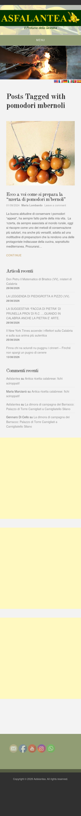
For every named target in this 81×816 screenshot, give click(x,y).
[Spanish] (79, 81)
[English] (56, 81)
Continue (14, 255)
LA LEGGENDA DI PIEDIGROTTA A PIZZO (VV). (38, 296)
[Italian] (70, 81)
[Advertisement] (40, 478)
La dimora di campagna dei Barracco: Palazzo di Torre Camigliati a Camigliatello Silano (38, 421)
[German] (65, 81)
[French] (61, 81)
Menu (40, 40)
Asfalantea (13, 378)
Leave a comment (55, 205)
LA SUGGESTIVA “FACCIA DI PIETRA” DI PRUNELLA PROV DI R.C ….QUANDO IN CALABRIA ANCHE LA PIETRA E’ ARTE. (33, 313)
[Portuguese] (74, 81)
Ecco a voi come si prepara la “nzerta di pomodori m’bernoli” (36, 197)
